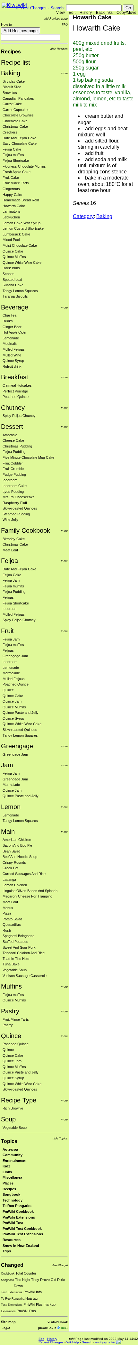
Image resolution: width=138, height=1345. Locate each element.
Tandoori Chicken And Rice (24, 953)
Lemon (11, 806)
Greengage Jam (15, 656)
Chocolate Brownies (18, 115)
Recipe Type (18, 1100)
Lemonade (11, 338)
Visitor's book (57, 1322)
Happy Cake (12, 195)
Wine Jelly (10, 519)
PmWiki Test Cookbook (22, 1228)
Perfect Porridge (15, 391)
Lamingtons (12, 211)
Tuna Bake (11, 964)
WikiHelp (72, 1342)
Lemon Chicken (15, 885)
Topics (9, 1141)
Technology (12, 1200)
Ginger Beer (12, 327)
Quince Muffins (14, 257)
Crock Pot (10, 868)
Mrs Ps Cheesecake (19, 497)
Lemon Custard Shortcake (23, 228)
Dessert (12, 426)
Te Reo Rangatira (17, 1206)
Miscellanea (12, 1177)
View (60, 12)
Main (8, 831)
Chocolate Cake (15, 121)
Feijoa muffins (13, 155)
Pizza (7, 913)
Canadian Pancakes (18, 98)
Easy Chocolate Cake (20, 143)
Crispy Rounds (14, 862)
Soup (8, 1119)
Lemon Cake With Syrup (21, 223)
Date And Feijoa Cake (19, 138)
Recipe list (15, 62)
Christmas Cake (15, 126)
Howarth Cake (14, 206)
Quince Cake (13, 251)
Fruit (7, 630)
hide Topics (60, 1138)
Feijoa (9, 560)
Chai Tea (9, 315)
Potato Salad (12, 919)
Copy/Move (126, 12)
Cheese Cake (13, 440)
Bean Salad (11, 851)
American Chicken (17, 840)
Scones (8, 274)
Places (8, 1183)
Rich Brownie (13, 1108)
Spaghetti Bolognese (18, 936)
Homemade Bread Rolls (21, 200)
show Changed (60, 1265)
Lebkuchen (11, 217)
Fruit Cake (11, 178)
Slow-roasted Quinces (20, 508)
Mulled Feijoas (14, 349)
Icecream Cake (15, 486)
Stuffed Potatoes (15, 942)
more (64, 73)
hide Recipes (59, 49)
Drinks (8, 321)
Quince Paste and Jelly (21, 712)
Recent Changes (31, 7)
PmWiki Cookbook (18, 1211)
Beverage (14, 307)
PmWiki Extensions (19, 1217)
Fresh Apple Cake (16, 172)
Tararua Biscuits (15, 296)
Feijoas (8, 597)
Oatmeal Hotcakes (17, 385)
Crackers (10, 132)
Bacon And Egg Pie (17, 845)
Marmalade (11, 673)
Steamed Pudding (16, 514)
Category (83, 216)
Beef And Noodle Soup (20, 857)
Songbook (11, 1194)
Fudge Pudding (14, 474)
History (86, 12)
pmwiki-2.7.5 (47, 1328)
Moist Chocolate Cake (20, 245)
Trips (7, 1251)
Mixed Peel (11, 240)
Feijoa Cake (12, 149)
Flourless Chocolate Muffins (24, 166)
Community (12, 1155)
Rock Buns (11, 268)
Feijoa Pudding (14, 452)
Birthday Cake (14, 81)
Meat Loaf (10, 550)
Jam (7, 765)
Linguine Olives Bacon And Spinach (30, 891)
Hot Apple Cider (15, 332)
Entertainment (15, 1161)
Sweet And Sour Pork (19, 947)
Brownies (10, 93)
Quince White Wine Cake (22, 262)
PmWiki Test (13, 1223)
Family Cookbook (25, 530)
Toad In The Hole (16, 959)
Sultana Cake (13, 285)
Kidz (6, 1166)
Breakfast (14, 377)
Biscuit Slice (12, 87)
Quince (8, 690)
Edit (72, 12)
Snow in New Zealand (21, 1246)
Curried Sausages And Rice (24, 874)
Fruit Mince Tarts (16, 183)
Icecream (10, 480)
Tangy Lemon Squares (20, 291)
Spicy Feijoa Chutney (19, 416)
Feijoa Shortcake (16, 160)
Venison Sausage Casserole (25, 976)
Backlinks (104, 12)
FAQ (65, 24)
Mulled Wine (12, 355)
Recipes (11, 51)
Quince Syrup (13, 361)
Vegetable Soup (15, 970)
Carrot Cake (12, 104)
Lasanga (9, 879)
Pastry (10, 1011)
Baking (10, 73)
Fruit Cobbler (13, 463)
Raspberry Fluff (15, 503)
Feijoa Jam (11, 580)
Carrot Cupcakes (16, 110)
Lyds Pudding (13, 491)
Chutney (13, 407)
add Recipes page (56, 18)
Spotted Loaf (12, 279)
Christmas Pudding (17, 446)
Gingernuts (11, 189)
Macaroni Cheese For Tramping (27, 896)
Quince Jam (12, 701)
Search (57, 7)
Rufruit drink (12, 366)
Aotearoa (10, 1149)
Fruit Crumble (13, 469)
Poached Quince (16, 397)
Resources (12, 1240)
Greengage (17, 746)
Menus (8, 908)
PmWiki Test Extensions (23, 1234)
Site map (8, 1322)
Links (7, 1172)
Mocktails (10, 343)
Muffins (11, 986)
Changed (12, 1265)
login (6, 1328)
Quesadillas (12, 924)
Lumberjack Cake (16, 234)
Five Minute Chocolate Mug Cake (28, 457)
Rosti (7, 930)
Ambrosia (10, 435)
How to (6, 24)
